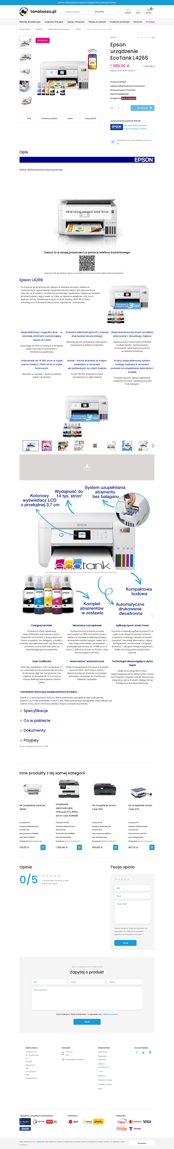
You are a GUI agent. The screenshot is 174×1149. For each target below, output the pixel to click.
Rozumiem (142, 1143)
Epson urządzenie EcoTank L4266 (99, 29)
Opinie (70, 118)
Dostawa (102, 1076)
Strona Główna (24, 29)
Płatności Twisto (105, 1080)
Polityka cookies (105, 1084)
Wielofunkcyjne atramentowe (59, 29)
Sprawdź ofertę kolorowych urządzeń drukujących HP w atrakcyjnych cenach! (87, 2)
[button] (25, 42)
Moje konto (103, 1052)
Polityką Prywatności (135, 931)
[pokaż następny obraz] (151, 413)
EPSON (78, 29)
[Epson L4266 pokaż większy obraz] (87, 551)
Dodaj (125, 943)
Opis (29, 118)
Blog (100, 1089)
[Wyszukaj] (113, 13)
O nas (100, 1071)
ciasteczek (40, 1142)
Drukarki (39, 29)
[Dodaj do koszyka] (43, 847)
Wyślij (87, 1022)
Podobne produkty (49, 118)
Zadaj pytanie (90, 118)
